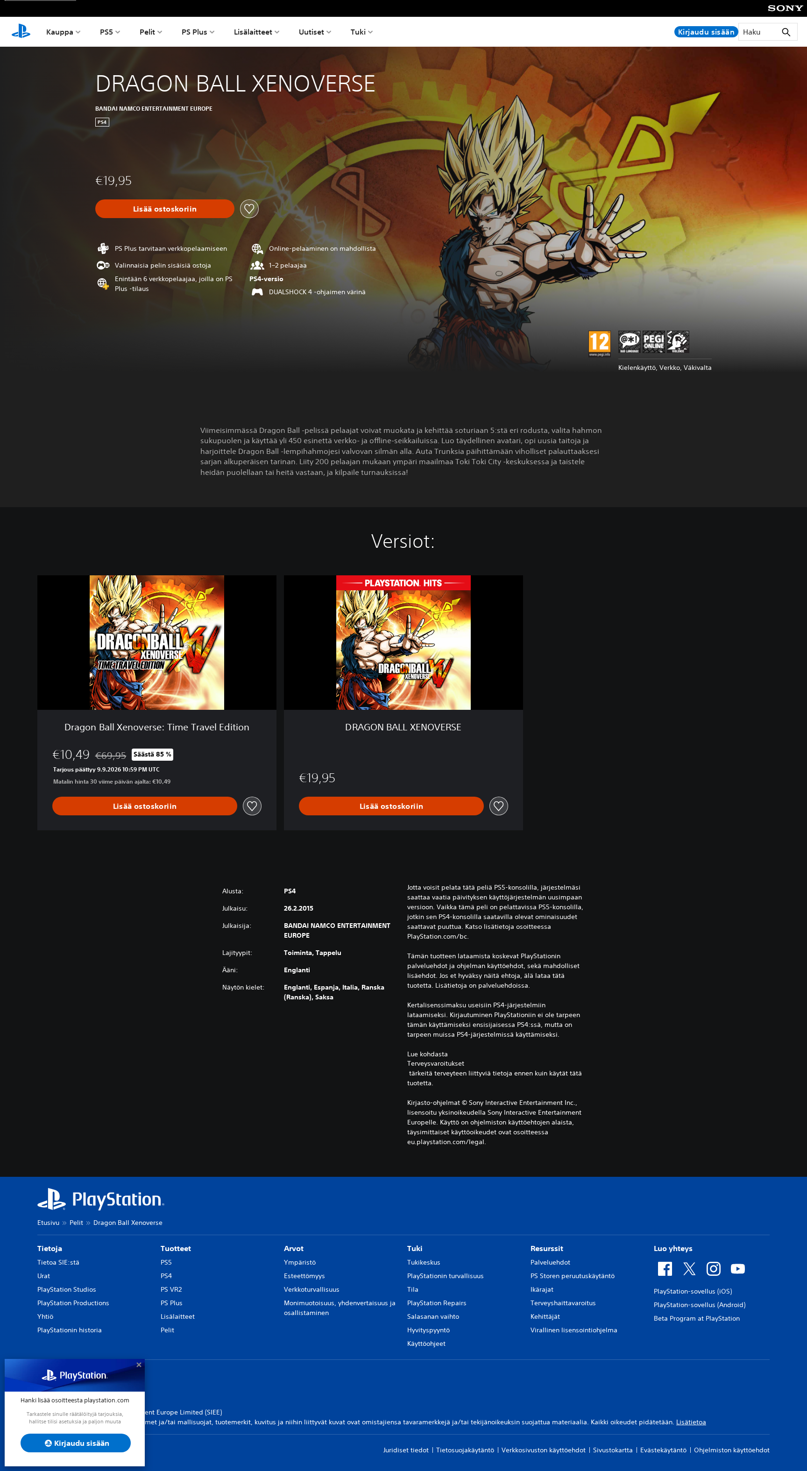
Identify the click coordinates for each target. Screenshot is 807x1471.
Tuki (358, 31)
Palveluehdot (550, 1262)
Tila (412, 1289)
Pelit (147, 31)
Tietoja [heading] (49, 1248)
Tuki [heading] (415, 1248)
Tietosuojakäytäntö (465, 1450)
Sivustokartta (613, 1450)
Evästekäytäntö (663, 1450)
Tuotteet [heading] (176, 1248)
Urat (43, 1276)
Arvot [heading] (294, 1248)
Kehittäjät (545, 1316)
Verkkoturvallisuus (312, 1289)
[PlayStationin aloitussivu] (21, 31)
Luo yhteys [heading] (673, 1248)
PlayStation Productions (73, 1303)
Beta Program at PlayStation (697, 1318)
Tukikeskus (423, 1262)
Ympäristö (300, 1262)
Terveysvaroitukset (435, 1063)
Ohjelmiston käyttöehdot (732, 1450)
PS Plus (194, 31)
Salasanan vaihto (433, 1316)
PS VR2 (171, 1289)
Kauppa (59, 31)
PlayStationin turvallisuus (445, 1276)
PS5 (106, 31)
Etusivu (48, 1222)
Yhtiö (45, 1316)
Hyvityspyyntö (428, 1330)
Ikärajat (542, 1289)
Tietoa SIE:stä (58, 1262)
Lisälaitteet (253, 31)
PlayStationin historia (69, 1330)
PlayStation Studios (66, 1289)
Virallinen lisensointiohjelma (574, 1330)
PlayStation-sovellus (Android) (699, 1305)
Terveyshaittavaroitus (563, 1303)
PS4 (166, 1276)
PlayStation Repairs (437, 1303)
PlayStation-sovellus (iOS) (693, 1291)
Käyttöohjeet (426, 1343)
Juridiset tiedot (406, 1450)
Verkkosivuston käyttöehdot (544, 1450)
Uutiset (311, 31)
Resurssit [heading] (547, 1248)
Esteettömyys (304, 1276)
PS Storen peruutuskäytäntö (573, 1276)
